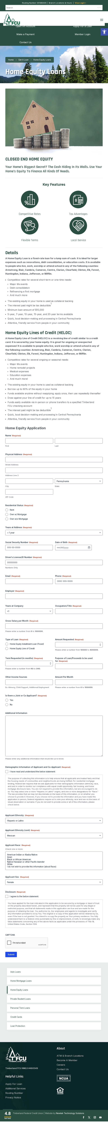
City (7, 486)
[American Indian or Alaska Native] (54, 854)
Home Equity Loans (19, 990)
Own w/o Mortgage (19, 519)
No (11, 704)
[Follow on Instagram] (95, 1117)
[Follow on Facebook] (83, 1117)
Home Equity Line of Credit (22, 648)
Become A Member (67, 1060)
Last (56, 446)
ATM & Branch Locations (70, 1055)
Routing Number (14, 1093)
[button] (104, 32)
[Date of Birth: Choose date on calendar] (89, 547)
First (7, 446)
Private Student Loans (20, 999)
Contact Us (63, 1069)
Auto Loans (15, 972)
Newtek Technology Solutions (70, 1113)
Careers (61, 1064)
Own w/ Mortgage (18, 514)
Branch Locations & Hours (60, 3)
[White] (54, 864)
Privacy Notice (13, 1097)
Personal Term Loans (20, 1008)
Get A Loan (23, 60)
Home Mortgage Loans (21, 981)
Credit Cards (16, 1017)
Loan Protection (17, 1026)
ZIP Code (9, 497)
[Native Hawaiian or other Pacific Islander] (54, 862)
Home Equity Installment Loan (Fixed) (27, 644)
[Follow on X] (89, 1117)
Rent (12, 510)
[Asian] (54, 857)
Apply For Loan (13, 1084)
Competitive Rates (30, 214)
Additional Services (15, 1088)
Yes (11, 700)
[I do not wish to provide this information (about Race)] (54, 866)
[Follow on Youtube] (100, 1117)
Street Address (11, 465)
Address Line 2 (12, 475)
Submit (11, 954)
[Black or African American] (54, 859)
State (57, 486)
